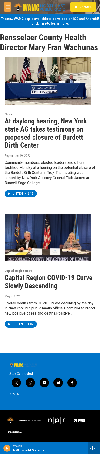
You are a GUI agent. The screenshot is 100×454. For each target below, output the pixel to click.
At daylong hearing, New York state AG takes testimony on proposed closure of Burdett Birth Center (46, 133)
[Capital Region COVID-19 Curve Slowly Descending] (48, 237)
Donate (85, 7)
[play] (7, 448)
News (8, 114)
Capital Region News (18, 271)
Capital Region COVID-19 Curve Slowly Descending (48, 282)
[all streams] (94, 448)
